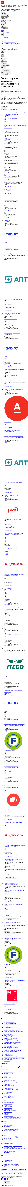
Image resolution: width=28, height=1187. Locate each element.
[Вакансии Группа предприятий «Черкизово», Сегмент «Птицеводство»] (15, 564)
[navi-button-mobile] (2, 34)
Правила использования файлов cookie (10, 11)
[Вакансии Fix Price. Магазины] (15, 741)
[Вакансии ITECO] (15, 665)
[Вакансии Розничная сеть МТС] (15, 995)
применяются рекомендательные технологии (13, 1170)
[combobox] (7, 48)
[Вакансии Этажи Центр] (15, 800)
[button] (2, 30)
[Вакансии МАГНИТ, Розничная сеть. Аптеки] (15, 279)
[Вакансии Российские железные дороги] (15, 510)
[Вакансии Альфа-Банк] (15, 408)
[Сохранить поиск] (2, 55)
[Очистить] (3, 51)
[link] (3, 27)
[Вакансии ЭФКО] (15, 234)
